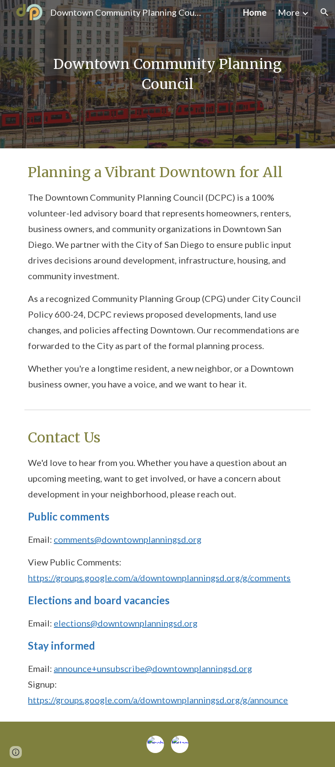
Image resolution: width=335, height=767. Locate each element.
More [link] (289, 12)
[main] (167, 74)
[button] (324, 12)
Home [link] (255, 12)
